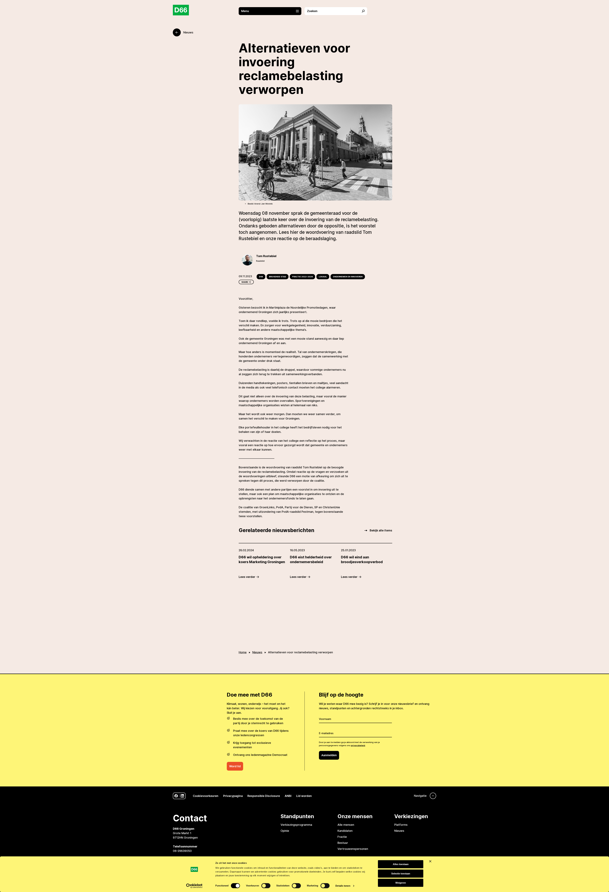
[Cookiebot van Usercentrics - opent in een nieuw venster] (194, 885)
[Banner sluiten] (430, 861)
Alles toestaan (401, 864)
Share (244, 282)
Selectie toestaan (400, 873)
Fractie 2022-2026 (302, 276)
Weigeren (400, 882)
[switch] (265, 885)
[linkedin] (182, 796)
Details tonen (342, 885)
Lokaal (323, 276)
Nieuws (257, 652)
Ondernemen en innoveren (348, 276)
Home (243, 652)
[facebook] (176, 796)
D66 (261, 276)
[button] (271, 11)
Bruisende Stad (277, 276)
